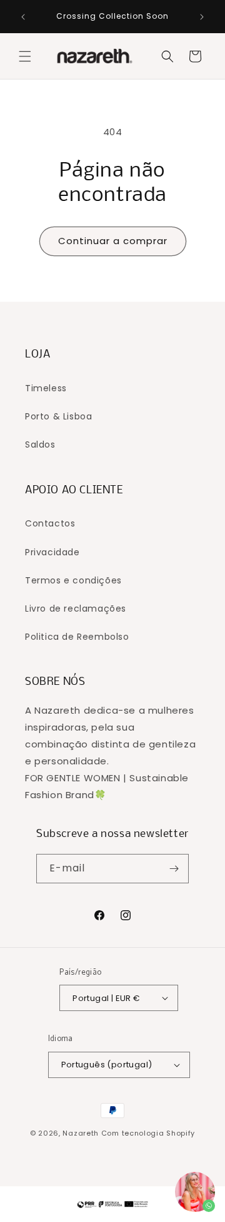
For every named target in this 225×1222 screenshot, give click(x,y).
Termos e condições (73, 580)
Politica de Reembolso (77, 636)
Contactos (50, 523)
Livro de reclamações (75, 608)
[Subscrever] (174, 868)
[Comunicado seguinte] (202, 17)
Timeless (46, 388)
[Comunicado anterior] (23, 17)
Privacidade (52, 552)
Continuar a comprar (113, 240)
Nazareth (80, 1133)
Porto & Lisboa (58, 416)
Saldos (40, 444)
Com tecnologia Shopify (148, 1133)
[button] (25, 56)
